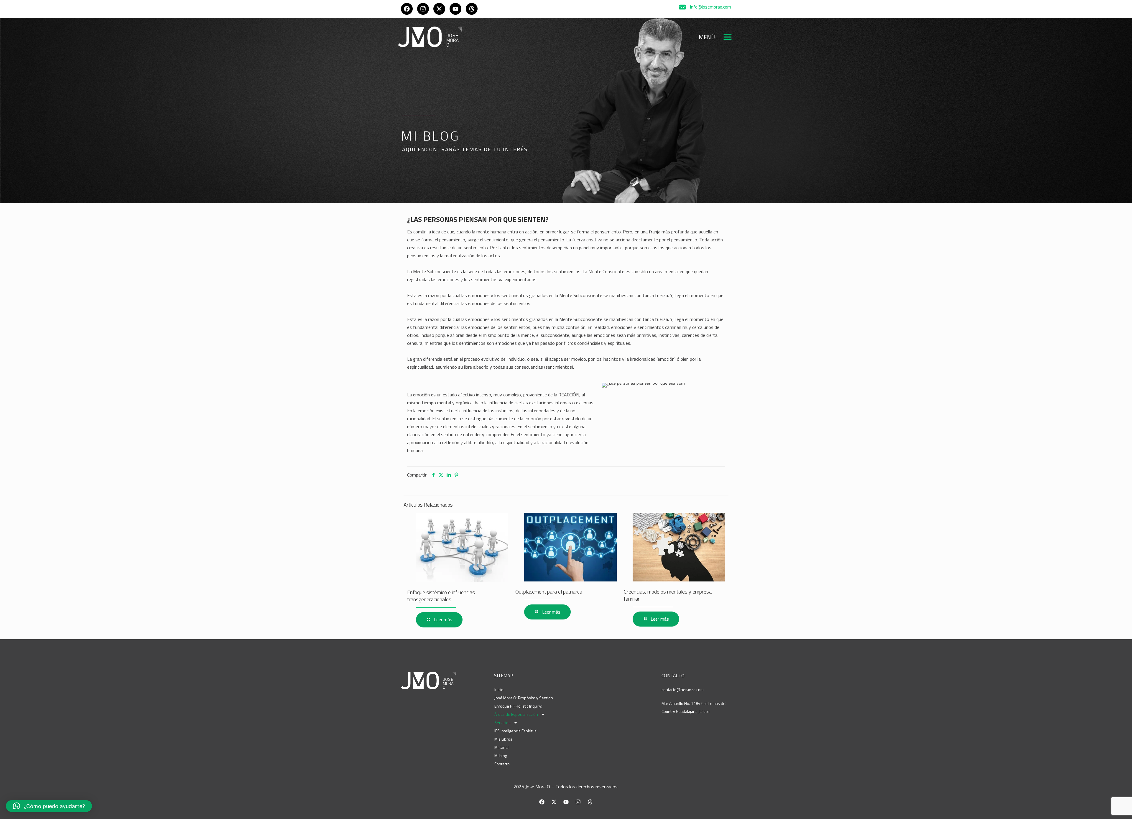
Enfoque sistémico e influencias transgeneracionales (441, 595)
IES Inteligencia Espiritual (515, 731)
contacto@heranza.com (683, 689)
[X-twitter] (439, 9)
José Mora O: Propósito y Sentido (523, 698)
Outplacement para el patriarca (548, 592)
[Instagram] (423, 9)
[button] (727, 37)
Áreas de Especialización (516, 714)
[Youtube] (455, 9)
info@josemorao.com (710, 7)
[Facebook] (407, 9)
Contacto (502, 764)
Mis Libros (503, 739)
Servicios (502, 722)
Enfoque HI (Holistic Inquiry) (518, 706)
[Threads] (472, 9)
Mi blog (500, 755)
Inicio (499, 689)
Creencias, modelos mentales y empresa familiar (668, 595)
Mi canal (501, 747)
